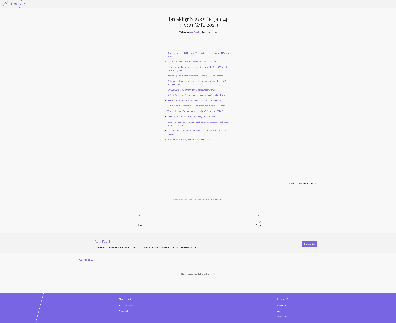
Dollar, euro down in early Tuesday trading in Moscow (191, 61)
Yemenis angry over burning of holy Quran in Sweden (191, 116)
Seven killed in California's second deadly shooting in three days (196, 106)
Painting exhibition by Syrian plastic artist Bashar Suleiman (194, 100)
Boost (258, 225)
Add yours (139, 225)
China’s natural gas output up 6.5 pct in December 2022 (192, 90)
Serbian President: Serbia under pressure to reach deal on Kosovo (197, 95)
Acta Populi (28, 4)
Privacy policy (124, 311)
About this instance (126, 305)
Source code (281, 311)
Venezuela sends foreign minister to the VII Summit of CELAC (195, 111)
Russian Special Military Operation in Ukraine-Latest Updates (195, 76)
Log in (175, 199)
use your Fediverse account (191, 199)
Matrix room (282, 317)
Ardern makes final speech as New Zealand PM (188, 139)
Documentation (283, 305)
